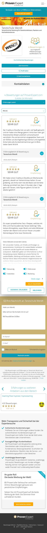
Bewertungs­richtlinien (9, 525)
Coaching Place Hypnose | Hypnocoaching (17, 396)
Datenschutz (32, 525)
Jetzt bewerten (23, 66)
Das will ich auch (23, 13)
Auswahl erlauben (18, 289)
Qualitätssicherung (22, 525)
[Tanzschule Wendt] (12, 45)
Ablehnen (37, 290)
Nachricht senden (23, 355)
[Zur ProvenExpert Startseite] (12, 4)
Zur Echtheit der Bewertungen (23, 60)
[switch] (25, 269)
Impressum (40, 525)
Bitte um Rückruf (11, 349)
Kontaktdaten (22, 84)
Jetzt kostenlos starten (23, 504)
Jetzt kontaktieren (24, 76)
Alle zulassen (34, 284)
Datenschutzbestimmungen (22, 361)
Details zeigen (35, 279)
